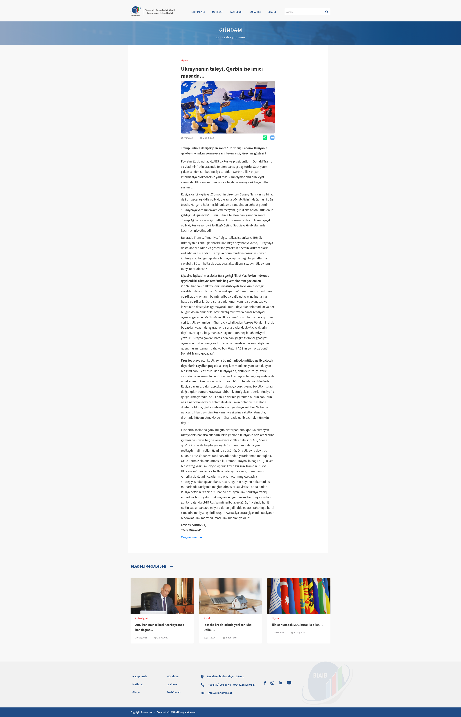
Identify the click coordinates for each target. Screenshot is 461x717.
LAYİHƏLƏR (236, 12)
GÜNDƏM (239, 37)
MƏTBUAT (217, 12)
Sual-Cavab (173, 692)
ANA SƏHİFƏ (224, 37)
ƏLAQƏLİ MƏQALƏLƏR (148, 566)
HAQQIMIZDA (198, 12)
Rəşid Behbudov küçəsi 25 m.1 (225, 676)
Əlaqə (136, 692)
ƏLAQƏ (272, 12)
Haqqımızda (139, 676)
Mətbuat (137, 684)
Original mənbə (191, 537)
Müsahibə (172, 676)
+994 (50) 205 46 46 (232, 684)
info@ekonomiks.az (220, 692)
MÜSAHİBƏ (255, 12)
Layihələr (172, 684)
